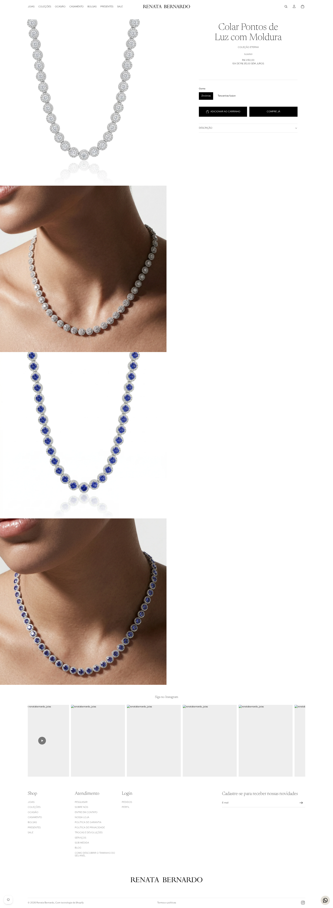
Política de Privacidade (90, 827)
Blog (78, 847)
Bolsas (32, 822)
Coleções (34, 807)
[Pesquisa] (286, 6)
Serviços (80, 837)
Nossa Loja (82, 817)
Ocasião (33, 812)
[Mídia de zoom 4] (83, 601)
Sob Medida (82, 842)
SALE (30, 832)
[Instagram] (303, 902)
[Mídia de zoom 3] (83, 435)
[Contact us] (325, 900)
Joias (31, 802)
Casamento (35, 817)
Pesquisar (81, 802)
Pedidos (127, 802)
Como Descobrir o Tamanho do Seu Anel (95, 854)
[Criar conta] (301, 803)
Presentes (34, 827)
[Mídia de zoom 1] (83, 102)
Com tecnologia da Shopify (69, 902)
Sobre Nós (81, 807)
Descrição (205, 127)
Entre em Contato (86, 812)
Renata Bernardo (45, 902)
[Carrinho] (302, 6)
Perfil (126, 807)
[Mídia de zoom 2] (83, 269)
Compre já (273, 111)
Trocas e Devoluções (89, 832)
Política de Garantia (88, 822)
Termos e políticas (166, 902)
